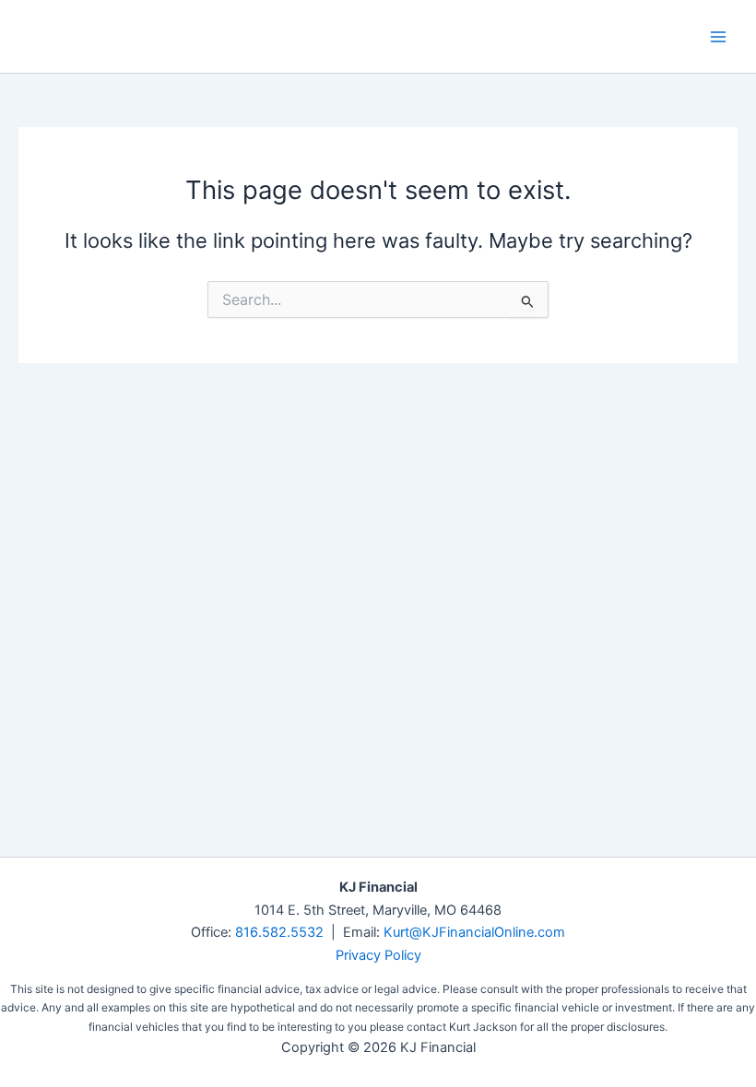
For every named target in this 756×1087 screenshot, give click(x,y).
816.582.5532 (279, 932)
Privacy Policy (378, 955)
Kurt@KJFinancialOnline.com (474, 932)
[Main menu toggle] (718, 37)
